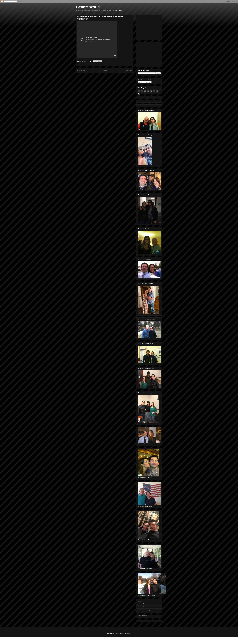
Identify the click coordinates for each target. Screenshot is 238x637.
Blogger (128, 633)
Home (105, 71)
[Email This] (94, 61)
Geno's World (88, 7)
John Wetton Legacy (144, 610)
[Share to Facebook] (99, 61)
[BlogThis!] (96, 61)
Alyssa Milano (142, 604)
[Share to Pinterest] (101, 61)
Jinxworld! (141, 607)
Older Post (128, 71)
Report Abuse (143, 616)
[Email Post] (90, 61)
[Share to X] (97, 61)
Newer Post (81, 71)
